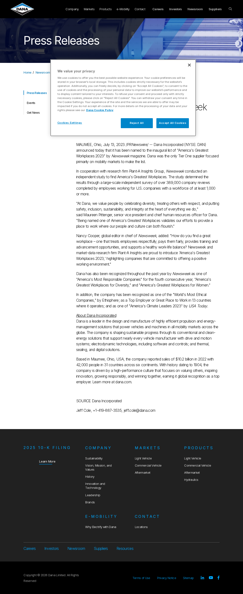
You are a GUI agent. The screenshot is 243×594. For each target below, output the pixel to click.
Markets (89, 9)
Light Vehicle (143, 458)
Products (105, 9)
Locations (141, 527)
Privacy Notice (166, 578)
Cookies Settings (69, 122)
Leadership (92, 495)
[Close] (189, 65)
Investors (175, 9)
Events (31, 103)
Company (72, 9)
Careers (157, 9)
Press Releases (37, 93)
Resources (125, 548)
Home (27, 72)
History (89, 476)
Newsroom (195, 9)
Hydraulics (191, 480)
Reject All (137, 123)
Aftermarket (142, 472)
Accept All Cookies (172, 123)
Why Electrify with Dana (100, 527)
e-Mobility (123, 9)
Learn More (47, 461)
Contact (140, 9)
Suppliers (215, 9)
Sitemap (188, 578)
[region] (123, 97)
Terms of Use (141, 578)
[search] (231, 9)
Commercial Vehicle (148, 465)
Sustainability (93, 458)
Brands (90, 502)
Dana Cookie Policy (99, 110)
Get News (33, 112)
